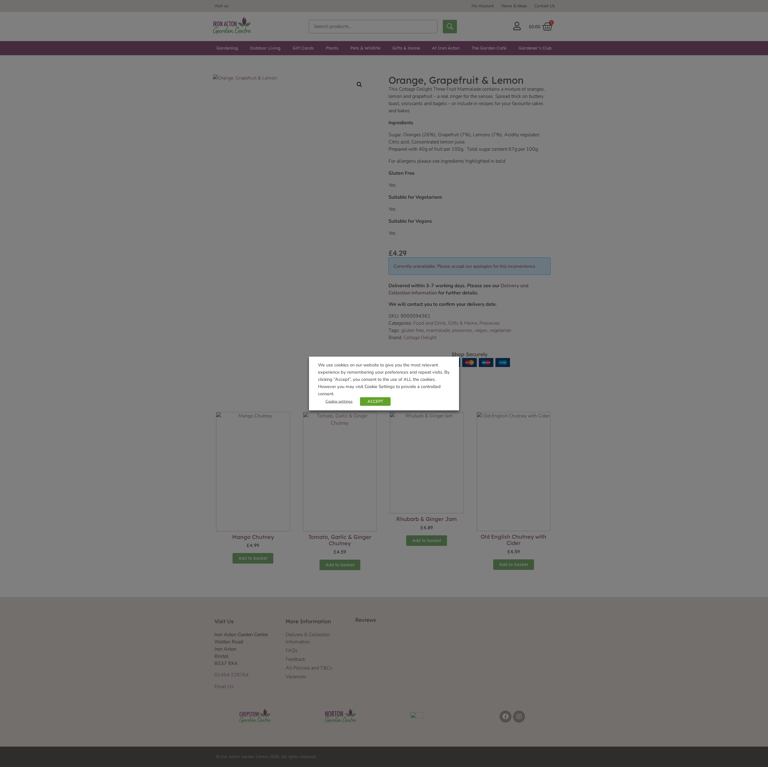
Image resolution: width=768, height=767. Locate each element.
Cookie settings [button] (339, 401)
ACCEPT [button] (375, 401)
